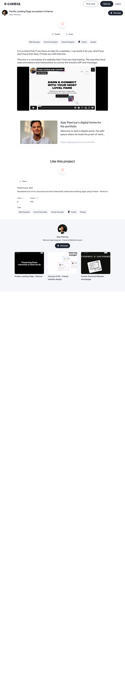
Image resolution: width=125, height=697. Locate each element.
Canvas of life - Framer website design (58, 277)
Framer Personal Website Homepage (92, 277)
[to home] (12, 3)
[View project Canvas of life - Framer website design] (62, 263)
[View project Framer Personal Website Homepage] (95, 263)
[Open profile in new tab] (5, 13)
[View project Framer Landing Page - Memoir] (29, 263)
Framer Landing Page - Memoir (29, 276)
